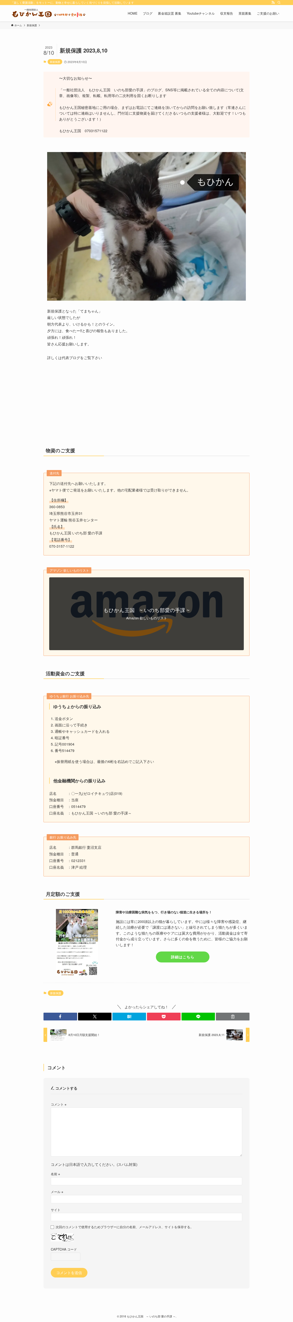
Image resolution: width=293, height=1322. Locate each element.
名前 (55, 1173)
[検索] (279, 2)
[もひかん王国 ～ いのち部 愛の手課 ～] (48, 13)
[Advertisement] (146, 408)
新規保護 (55, 61)
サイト (55, 1209)
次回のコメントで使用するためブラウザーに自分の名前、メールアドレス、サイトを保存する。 (124, 1227)
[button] (60, 1016)
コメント (58, 1104)
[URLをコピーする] (233, 1016)
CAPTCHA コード (64, 1249)
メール (57, 1191)
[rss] (273, 2)
